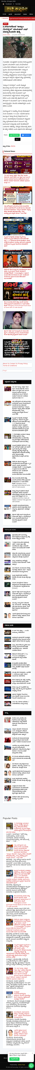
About (5, 1058)
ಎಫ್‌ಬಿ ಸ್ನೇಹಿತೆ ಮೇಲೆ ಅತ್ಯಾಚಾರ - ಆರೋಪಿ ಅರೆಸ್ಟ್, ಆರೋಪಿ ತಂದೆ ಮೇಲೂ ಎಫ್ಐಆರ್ (21, 615)
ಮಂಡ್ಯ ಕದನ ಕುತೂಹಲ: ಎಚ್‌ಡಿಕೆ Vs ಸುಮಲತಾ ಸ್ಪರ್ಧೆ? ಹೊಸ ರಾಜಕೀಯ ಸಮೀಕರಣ (21, 674)
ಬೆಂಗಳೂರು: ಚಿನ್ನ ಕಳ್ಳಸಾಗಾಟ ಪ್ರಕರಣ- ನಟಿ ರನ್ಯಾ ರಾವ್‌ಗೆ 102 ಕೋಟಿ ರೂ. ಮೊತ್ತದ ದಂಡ (21, 766)
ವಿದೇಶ (31, 14)
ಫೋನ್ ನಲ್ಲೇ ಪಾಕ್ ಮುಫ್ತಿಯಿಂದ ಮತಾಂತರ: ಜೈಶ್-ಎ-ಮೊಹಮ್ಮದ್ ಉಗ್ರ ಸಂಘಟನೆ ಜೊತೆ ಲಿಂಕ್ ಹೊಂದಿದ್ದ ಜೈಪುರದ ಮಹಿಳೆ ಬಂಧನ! (16, 333)
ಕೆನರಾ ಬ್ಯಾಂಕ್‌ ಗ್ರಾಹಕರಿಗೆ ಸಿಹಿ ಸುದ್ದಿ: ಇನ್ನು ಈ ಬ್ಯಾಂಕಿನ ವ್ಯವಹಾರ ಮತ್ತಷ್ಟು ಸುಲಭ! (21, 689)
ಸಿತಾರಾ (25, 14)
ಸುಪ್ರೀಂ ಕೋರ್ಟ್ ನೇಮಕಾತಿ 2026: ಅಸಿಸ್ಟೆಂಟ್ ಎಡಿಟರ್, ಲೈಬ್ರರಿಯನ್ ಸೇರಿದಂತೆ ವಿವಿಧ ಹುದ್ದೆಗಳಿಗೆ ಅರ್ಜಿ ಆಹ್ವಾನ (20, 732)
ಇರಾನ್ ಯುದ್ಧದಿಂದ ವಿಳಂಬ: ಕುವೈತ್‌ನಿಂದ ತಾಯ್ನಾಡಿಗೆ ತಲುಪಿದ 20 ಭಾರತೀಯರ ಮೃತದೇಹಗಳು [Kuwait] (21, 585)
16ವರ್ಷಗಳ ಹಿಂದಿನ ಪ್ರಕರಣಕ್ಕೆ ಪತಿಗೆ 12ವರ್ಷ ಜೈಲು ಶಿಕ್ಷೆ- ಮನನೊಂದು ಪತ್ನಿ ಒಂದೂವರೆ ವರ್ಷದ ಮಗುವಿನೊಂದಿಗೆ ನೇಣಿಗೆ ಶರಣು (21, 546)
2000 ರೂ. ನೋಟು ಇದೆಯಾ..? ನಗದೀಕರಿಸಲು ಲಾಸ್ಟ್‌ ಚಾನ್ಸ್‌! (20, 703)
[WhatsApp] (31, 1065)
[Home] (17, 9)
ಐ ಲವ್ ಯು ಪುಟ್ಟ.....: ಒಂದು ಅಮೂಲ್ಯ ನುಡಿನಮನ (20, 632)
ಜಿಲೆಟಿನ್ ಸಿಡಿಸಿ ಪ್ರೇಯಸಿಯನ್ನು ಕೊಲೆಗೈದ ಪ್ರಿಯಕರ (20, 798)
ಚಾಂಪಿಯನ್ (18, 14)
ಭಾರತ (10, 14)
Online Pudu (21, 1065)
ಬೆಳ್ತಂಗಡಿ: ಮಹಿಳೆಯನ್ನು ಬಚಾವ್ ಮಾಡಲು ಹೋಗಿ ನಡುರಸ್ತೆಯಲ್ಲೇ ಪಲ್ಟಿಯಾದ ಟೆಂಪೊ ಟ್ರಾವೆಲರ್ (21, 555)
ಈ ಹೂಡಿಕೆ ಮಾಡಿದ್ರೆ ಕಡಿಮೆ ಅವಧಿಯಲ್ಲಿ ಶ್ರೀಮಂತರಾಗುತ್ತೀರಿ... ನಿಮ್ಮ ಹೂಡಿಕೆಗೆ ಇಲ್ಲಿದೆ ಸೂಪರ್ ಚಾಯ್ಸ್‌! (21, 666)
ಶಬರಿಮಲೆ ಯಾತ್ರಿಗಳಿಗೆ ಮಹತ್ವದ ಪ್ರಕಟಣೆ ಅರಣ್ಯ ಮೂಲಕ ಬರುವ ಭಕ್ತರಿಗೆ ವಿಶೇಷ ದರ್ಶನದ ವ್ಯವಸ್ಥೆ (21, 639)
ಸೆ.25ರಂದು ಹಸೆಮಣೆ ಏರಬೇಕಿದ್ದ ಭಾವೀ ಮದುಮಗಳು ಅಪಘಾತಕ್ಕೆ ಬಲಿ (21, 758)
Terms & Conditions (10, 366)
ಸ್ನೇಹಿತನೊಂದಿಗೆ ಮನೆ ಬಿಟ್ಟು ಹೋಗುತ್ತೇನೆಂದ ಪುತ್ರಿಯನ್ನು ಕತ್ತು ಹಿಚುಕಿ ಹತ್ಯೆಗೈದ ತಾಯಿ (21, 537)
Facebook (9, 4)
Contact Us (14, 364)
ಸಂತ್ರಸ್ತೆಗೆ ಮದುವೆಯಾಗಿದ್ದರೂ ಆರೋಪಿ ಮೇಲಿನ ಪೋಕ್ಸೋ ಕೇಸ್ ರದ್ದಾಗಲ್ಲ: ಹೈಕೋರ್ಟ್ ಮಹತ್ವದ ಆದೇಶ (21, 508)
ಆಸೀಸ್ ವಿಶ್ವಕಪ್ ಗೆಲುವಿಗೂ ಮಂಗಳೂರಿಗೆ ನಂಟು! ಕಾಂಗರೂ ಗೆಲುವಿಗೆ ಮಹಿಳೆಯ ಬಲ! (20, 696)
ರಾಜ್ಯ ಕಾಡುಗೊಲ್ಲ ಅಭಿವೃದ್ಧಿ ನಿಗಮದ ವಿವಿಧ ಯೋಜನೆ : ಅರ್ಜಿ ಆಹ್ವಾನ (21, 562)
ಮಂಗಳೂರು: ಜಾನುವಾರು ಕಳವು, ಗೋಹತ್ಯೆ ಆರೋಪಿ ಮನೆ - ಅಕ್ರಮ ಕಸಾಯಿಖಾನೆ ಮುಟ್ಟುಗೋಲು (21, 570)
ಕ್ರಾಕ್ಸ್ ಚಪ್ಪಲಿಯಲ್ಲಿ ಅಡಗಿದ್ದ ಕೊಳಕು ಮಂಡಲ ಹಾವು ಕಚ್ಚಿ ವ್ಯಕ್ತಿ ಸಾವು (21, 577)
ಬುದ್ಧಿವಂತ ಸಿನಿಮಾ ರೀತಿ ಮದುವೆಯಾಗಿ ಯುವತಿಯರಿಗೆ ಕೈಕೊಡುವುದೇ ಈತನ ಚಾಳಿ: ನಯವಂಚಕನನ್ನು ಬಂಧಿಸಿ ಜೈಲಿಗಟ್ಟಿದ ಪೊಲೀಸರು (20, 789)
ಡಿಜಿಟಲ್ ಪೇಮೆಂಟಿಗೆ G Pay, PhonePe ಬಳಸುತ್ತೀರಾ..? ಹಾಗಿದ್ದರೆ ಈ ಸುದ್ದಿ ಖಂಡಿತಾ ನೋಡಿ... (20, 657)
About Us (6, 364)
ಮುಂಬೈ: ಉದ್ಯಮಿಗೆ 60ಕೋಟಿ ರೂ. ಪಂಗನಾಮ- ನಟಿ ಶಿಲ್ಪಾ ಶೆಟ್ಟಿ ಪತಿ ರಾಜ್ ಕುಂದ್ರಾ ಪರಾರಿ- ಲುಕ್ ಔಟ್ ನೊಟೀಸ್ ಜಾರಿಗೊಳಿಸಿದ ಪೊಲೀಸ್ (21, 606)
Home (4, 14)
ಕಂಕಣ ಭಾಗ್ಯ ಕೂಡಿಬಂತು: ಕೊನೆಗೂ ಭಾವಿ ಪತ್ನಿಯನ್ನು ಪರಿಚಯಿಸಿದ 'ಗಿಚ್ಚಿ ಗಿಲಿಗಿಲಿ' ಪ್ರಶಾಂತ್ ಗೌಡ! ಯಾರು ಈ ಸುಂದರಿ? (19, 721)
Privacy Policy (23, 364)
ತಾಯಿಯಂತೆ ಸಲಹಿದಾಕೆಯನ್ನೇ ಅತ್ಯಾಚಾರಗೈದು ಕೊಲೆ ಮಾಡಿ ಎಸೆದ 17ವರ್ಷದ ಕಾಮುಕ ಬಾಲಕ (21, 740)
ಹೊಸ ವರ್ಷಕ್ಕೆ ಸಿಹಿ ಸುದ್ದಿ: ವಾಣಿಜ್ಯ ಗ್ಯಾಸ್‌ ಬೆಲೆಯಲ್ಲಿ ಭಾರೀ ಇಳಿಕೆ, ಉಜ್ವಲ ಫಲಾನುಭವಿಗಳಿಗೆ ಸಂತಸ (21, 681)
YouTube (18, 4)
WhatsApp (15, 135)
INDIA (5, 24)
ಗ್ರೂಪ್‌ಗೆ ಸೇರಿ (14, 1059)
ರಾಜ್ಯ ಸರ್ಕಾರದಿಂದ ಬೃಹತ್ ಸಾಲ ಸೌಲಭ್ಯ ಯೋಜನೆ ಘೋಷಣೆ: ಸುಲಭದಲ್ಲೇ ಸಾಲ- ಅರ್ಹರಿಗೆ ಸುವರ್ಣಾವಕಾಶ (21, 647)
